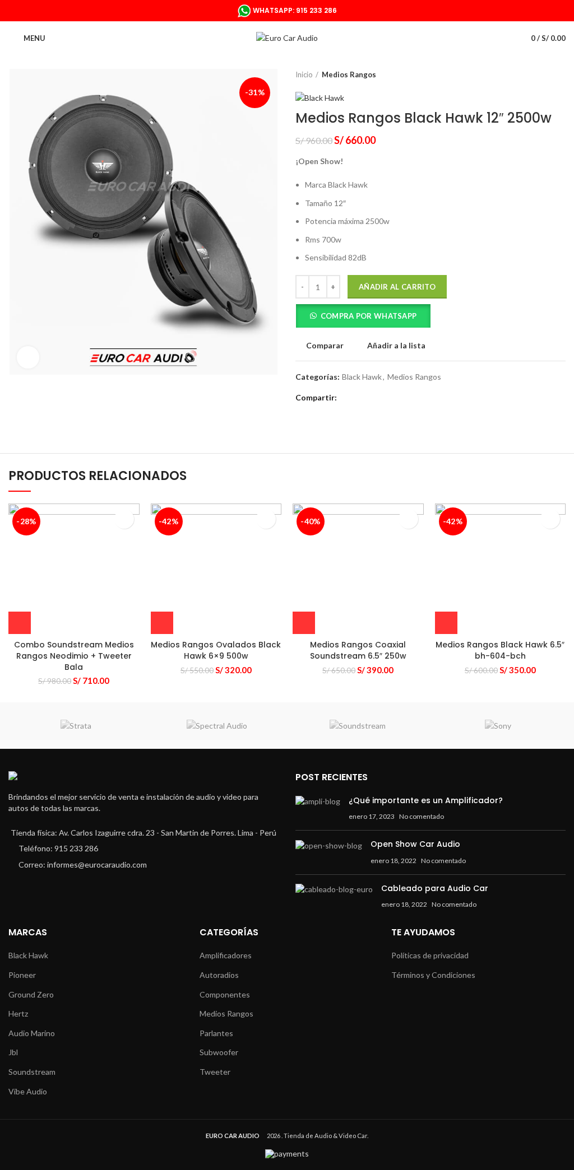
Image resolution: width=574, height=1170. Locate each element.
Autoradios (219, 975)
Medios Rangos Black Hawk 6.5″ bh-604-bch (500, 650)
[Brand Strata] (76, 726)
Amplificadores (226, 955)
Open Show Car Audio (415, 844)
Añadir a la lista (396, 345)
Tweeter (215, 1071)
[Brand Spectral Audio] (216, 726)
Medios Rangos (349, 74)
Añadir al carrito (397, 286)
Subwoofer (219, 1052)
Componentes (225, 994)
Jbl (13, 1052)
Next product (560, 74)
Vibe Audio (27, 1091)
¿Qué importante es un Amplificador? (426, 800)
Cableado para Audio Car (434, 888)
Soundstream (31, 1071)
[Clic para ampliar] (28, 357)
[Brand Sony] (498, 726)
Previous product (537, 74)
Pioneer (22, 975)
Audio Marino (31, 1033)
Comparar (325, 345)
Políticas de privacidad (430, 955)
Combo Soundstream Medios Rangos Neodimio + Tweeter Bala (74, 655)
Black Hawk (362, 376)
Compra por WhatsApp (369, 315)
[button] (362, 318)
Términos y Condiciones (433, 975)
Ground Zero (31, 994)
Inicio (304, 74)
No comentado (421, 816)
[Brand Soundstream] (357, 726)
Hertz (18, 1013)
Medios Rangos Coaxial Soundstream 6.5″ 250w (358, 650)
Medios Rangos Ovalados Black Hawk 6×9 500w (216, 650)
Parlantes (216, 1033)
